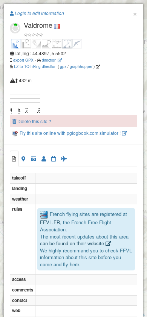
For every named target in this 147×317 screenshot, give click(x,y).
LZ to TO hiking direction (35, 66)
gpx (63, 66)
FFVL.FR (50, 222)
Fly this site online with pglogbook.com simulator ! (70, 133)
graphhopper (81, 66)
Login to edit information (39, 13)
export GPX (23, 60)
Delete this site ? (33, 121)
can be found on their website (73, 243)
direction (50, 60)
